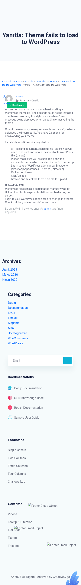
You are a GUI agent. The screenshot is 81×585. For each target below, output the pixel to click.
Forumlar (29, 81)
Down (6, 103)
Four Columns (17, 474)
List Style (14, 530)
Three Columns (18, 466)
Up (4, 96)
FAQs (11, 313)
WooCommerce (18, 338)
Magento (14, 323)
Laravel (13, 318)
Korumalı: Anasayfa (12, 81)
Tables (12, 538)
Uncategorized (17, 333)
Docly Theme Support (47, 81)
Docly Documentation (28, 388)
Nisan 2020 (9, 279)
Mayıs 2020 (10, 274)
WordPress (15, 343)
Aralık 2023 (9, 269)
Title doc (13, 546)
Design (12, 302)
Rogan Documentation (28, 407)
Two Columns (17, 458)
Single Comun (17, 450)
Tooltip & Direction (20, 522)
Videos (12, 514)
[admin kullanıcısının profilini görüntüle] (10, 98)
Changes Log (16, 481)
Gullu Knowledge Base (29, 398)
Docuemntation (18, 308)
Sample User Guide (26, 417)
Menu (11, 328)
